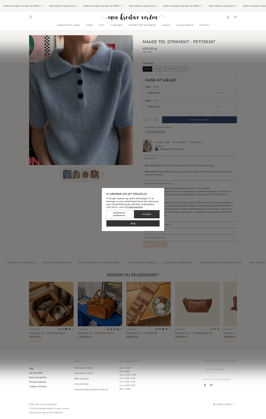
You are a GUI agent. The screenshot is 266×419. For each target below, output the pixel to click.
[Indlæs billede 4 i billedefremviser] (95, 174)
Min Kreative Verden (44, 408)
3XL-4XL (172, 69)
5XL (185, 69)
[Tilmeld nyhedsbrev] (235, 369)
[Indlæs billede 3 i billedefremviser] (85, 174)
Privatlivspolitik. (134, 207)
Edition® (58, 413)
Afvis (133, 223)
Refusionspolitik (38, 377)
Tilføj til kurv (199, 120)
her (212, 165)
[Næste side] (103, 174)
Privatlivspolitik (37, 382)
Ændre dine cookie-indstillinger (43, 404)
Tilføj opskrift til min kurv (172, 149)
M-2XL (159, 69)
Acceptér (146, 214)
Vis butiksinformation (155, 131)
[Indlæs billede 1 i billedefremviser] (67, 174)
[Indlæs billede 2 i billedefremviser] (76, 174)
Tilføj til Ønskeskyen (157, 244)
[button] (30, 17)
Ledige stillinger (38, 386)
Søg (31, 368)
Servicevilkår (36, 373)
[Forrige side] (59, 174)
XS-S (147, 69)
